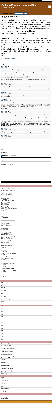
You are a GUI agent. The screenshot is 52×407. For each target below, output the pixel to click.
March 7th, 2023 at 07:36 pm (6, 93)
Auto (2, 282)
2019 (2, 319)
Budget (2, 284)
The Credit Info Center (4, 389)
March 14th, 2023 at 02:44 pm (6, 136)
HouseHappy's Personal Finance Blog (7, 356)
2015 (2, 325)
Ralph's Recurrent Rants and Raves (7, 368)
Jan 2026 (2, 308)
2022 (2, 314)
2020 (2, 317)
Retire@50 (3, 359)
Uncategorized (3, 302)
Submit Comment (26, 181)
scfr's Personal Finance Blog (6, 345)
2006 (2, 339)
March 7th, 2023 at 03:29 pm (6, 84)
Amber (2, 99)
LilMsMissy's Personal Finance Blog (7, 373)
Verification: (3, 160)
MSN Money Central (4, 385)
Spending (2, 301)
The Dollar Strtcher (4, 391)
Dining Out (3, 287)
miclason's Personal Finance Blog (6, 354)
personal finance (4, 362)
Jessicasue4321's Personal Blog (6, 370)
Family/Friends (3, 290)
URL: (2, 156)
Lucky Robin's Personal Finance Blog (7, 351)
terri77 (2, 128)
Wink (2, 83)
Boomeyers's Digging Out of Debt (6, 343)
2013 (2, 328)
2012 (2, 330)
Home (2, 13)
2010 (2, 333)
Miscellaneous (3, 298)
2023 (2, 313)
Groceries (2, 293)
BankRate (2, 377)
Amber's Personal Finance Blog (24, 401)
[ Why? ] (12, 164)
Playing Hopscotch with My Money (6, 357)
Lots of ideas (4, 111)
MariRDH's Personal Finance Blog (6, 346)
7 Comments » (14, 58)
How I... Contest (3, 296)
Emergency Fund (4, 288)
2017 (2, 322)
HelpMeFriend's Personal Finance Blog (7, 348)
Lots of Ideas (4, 66)
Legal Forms (3, 383)
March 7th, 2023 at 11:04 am (6, 67)
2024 (2, 311)
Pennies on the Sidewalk (5, 365)
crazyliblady (3, 92)
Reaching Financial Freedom (6, 299)
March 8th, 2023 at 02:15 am (6, 112)
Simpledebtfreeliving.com (5, 388)
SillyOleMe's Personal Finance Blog (7, 371)
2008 (2, 336)
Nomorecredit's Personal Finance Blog (7, 360)
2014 (2, 327)
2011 (2, 331)
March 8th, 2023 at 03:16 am (6, 129)
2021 (2, 316)
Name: (2, 145)
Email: (2, 149)
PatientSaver (4, 135)
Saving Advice (3, 386)
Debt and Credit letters (5, 380)
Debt (2, 285)
